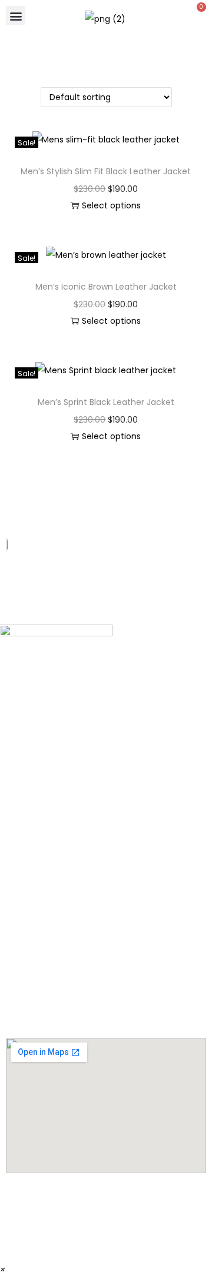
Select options (111, 205)
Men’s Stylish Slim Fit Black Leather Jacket (106, 171)
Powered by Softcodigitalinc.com (106, 1239)
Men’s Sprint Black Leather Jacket (106, 402)
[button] (15, 15)
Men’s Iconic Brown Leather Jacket (106, 287)
